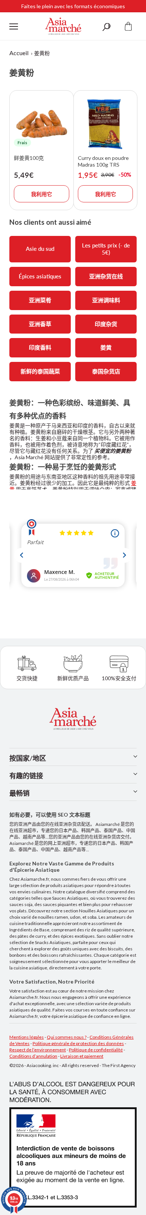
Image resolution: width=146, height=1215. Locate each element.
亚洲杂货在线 (106, 276)
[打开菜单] (13, 26)
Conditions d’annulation (33, 1056)
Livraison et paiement (81, 1056)
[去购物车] (128, 26)
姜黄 (106, 347)
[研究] (106, 26)
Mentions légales (26, 1037)
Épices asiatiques (40, 276)
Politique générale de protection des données (78, 1043)
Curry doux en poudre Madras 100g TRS (103, 161)
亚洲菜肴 (40, 300)
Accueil (18, 52)
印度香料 (40, 347)
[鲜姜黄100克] (41, 123)
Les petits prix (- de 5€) (106, 249)
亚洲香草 (40, 324)
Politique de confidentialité (96, 1050)
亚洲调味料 (106, 300)
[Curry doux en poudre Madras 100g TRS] (105, 123)
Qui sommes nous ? (66, 1037)
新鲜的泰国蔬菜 (40, 371)
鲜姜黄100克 (29, 158)
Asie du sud (40, 248)
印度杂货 (106, 324)
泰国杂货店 (106, 371)
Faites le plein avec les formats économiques (73, 5)
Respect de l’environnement (37, 1050)
